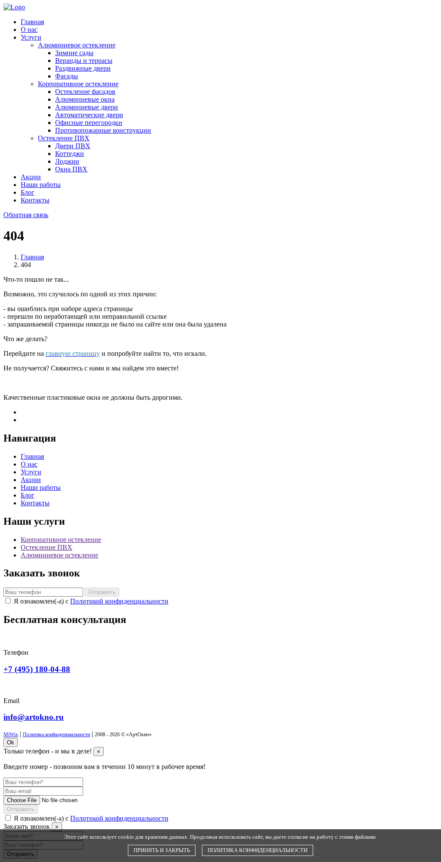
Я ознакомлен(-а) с (91, 601)
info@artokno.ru (33, 717)
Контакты (35, 200)
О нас (29, 29)
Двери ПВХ (72, 145)
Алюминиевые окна (85, 99)
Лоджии (67, 161)
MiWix (10, 734)
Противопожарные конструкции (103, 130)
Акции (31, 176)
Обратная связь (25, 214)
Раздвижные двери (83, 68)
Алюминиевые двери (86, 107)
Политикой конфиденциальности (119, 601)
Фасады (66, 76)
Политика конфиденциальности (56, 734)
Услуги (31, 37)
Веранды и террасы (83, 60)
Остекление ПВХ (64, 138)
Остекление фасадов (85, 91)
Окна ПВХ (71, 169)
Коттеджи (69, 153)
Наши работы (41, 184)
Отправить (102, 592)
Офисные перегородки (88, 122)
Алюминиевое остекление (76, 45)
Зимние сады (74, 52)
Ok (10, 742)
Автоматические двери (89, 114)
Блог (27, 192)
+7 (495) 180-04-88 (36, 669)
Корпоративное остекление (78, 83)
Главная (32, 21)
